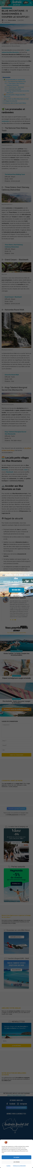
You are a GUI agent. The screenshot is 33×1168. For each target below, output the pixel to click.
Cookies (8, 1165)
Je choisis (16, 1162)
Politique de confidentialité (19, 1165)
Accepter (16, 1157)
